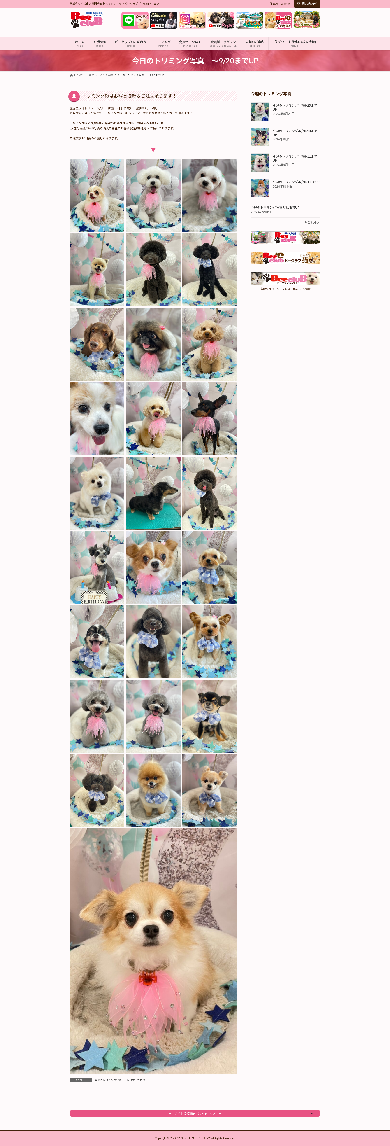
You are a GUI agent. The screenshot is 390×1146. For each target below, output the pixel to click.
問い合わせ (309, 4)
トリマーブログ (136, 1080)
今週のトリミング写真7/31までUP (275, 207)
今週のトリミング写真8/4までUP (296, 182)
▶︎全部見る (311, 222)
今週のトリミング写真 (108, 1080)
